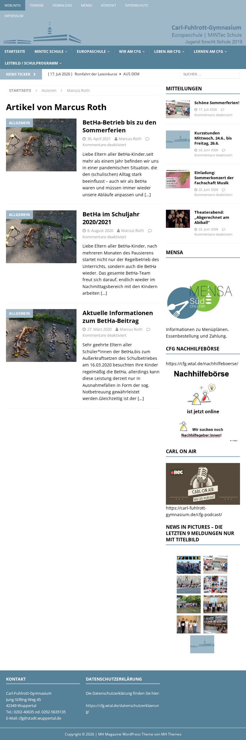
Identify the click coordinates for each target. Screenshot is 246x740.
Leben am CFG (167, 51)
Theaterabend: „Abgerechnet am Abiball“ (211, 217)
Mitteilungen (184, 88)
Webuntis (12, 5)
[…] (148, 194)
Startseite (14, 51)
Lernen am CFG (208, 51)
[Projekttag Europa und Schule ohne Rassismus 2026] (215, 624)
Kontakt (108, 5)
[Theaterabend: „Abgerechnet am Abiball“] (178, 219)
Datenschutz (136, 5)
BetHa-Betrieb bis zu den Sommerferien (119, 126)
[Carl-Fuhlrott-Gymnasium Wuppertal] (123, 42)
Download (62, 5)
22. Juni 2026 (208, 150)
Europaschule (91, 51)
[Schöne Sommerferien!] (178, 109)
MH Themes (171, 734)
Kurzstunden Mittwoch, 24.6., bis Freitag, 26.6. (213, 138)
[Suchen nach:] (210, 74)
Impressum (13, 16)
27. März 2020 (99, 329)
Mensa (86, 5)
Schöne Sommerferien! (216, 102)
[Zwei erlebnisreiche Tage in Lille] (189, 604)
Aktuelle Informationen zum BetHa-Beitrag (117, 317)
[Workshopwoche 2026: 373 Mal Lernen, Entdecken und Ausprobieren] (215, 585)
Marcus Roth (130, 138)
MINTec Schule (49, 51)
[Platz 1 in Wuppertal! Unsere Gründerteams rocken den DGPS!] (189, 624)
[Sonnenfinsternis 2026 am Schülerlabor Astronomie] (189, 565)
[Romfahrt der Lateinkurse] (189, 585)
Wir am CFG (130, 51)
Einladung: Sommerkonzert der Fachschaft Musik (214, 177)
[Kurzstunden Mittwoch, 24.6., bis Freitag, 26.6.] (178, 140)
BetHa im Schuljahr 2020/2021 (111, 218)
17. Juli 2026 (208, 109)
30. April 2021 (99, 138)
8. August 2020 (100, 230)
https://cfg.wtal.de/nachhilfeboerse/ (202, 363)
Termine (37, 5)
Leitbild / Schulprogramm (31, 63)
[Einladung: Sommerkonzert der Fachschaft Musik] (178, 179)
